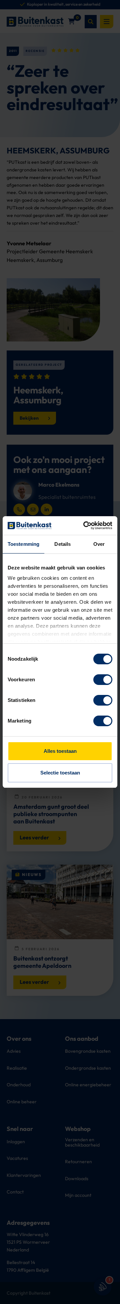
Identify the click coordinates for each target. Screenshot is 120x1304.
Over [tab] (99, 544)
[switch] (102, 679)
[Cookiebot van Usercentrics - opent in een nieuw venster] (84, 525)
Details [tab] (62, 544)
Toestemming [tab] (23, 544)
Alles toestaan (60, 751)
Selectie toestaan (60, 772)
